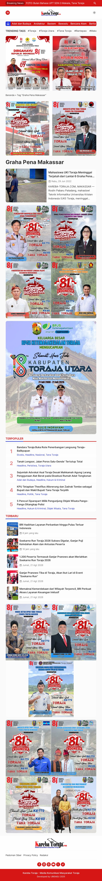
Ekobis (20, 455)
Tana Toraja (52, 455)
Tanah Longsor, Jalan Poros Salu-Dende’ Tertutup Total (49, 461)
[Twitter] (58, 864)
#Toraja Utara (46, 30)
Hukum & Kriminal (56, 480)
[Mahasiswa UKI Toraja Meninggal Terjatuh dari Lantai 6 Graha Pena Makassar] (26, 185)
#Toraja (32, 30)
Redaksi (44, 855)
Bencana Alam (79, 23)
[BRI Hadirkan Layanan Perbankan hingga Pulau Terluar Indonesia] (12, 529)
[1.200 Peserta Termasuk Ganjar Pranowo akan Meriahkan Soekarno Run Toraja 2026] (12, 561)
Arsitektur (39, 23)
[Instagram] (44, 864)
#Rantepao (80, 30)
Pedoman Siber (14, 855)
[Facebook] (39, 864)
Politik (30, 494)
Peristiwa (32, 466)
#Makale (94, 30)
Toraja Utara (44, 466)
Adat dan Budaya (21, 23)
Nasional (40, 455)
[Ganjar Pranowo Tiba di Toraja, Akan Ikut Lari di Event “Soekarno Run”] (12, 577)
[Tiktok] (63, 864)
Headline (29, 455)
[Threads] (49, 864)
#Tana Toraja (64, 30)
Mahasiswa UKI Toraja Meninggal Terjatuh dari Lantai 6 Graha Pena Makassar (70, 176)
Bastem (51, 23)
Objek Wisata (54, 508)
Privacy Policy (30, 855)
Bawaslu (63, 23)
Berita (92, 23)
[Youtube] (53, 864)
